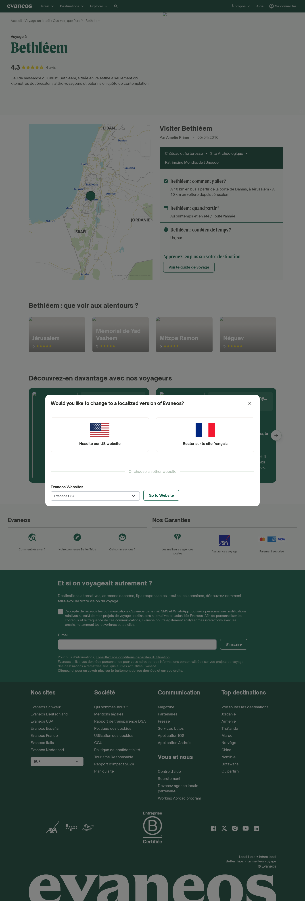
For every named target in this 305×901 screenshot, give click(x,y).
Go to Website (161, 495)
